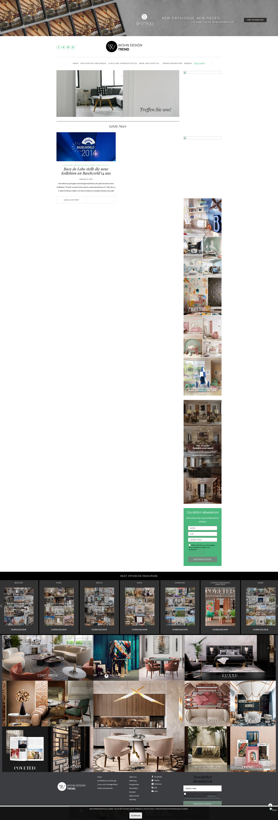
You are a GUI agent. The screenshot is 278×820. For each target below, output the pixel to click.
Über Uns (133, 777)
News (75, 63)
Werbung (133, 781)
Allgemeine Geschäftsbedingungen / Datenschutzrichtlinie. (198, 552)
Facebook (158, 777)
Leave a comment (71, 200)
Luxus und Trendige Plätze (107, 784)
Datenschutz (134, 796)
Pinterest (158, 784)
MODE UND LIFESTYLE (149, 63)
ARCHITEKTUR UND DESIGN (93, 63)
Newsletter (133, 788)
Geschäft (199, 63)
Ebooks (188, 63)
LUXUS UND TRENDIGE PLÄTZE (122, 63)
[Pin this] (105, 200)
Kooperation (134, 784)
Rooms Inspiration (172, 63)
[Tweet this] (101, 200)
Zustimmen (135, 815)
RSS (155, 788)
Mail (156, 791)
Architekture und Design (106, 781)
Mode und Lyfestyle (105, 788)
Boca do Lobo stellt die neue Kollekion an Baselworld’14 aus (86, 171)
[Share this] (96, 200)
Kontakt (132, 792)
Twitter (157, 780)
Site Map (132, 799)
